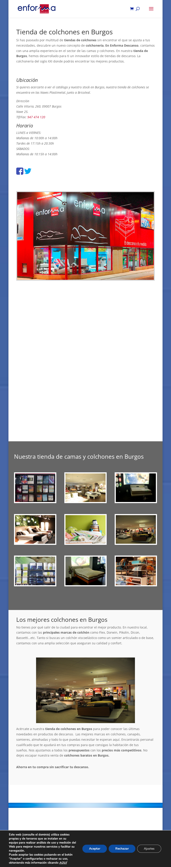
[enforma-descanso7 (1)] (35, 584)
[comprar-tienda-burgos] (136, 584)
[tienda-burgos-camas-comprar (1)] (136, 542)
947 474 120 (36, 117)
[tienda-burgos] (35, 542)
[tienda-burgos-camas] (85, 501)
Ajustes (149, 848)
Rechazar (122, 848)
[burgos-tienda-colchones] (136, 501)
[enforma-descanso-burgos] (35, 501)
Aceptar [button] (94, 848)
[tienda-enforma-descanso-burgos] (85, 542)
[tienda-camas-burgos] (85, 584)
